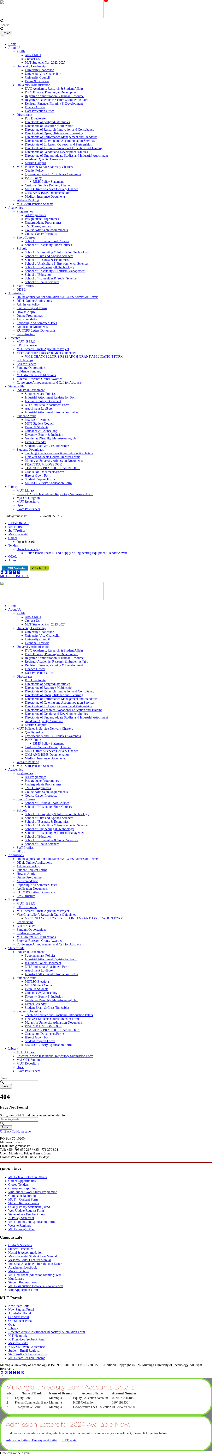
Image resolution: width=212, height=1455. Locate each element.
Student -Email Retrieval (24, 1350)
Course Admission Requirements (46, 230)
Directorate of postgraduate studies (47, 122)
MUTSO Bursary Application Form (48, 483)
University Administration (33, 85)
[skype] (10, 1372)
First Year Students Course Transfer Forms (52, 457)
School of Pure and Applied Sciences (49, 256)
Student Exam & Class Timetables (47, 446)
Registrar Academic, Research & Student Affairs (56, 99)
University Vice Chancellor (42, 73)
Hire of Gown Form (38, 475)
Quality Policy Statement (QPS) (29, 1207)
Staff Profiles (25, 286)
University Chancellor (39, 70)
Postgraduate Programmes (42, 219)
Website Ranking (28, 200)
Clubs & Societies (20, 1245)
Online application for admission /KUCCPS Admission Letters (57, 297)
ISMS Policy (33, 178)
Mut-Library (16, 1278)
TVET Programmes (38, 226)
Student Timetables (20, 1249)
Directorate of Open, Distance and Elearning (54, 133)
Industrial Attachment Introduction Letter (51, 412)
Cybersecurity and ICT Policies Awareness (53, 174)
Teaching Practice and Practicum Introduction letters (59, 453)
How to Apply (26, 312)
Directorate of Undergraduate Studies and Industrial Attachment (66, 155)
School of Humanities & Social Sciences (51, 278)
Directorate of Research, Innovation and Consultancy (59, 129)
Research (14, 338)
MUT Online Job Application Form (31, 1221)
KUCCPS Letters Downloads (36, 330)
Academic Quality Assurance (44, 159)
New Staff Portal (19, 1306)
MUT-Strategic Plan (21, 1229)
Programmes (25, 211)
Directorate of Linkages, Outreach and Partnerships (58, 144)
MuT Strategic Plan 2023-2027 (45, 62)
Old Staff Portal (18, 1317)
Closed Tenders (18, 1184)
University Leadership (31, 66)
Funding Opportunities (31, 367)
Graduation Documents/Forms (44, 472)
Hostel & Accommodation (25, 1252)
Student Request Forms (32, 308)
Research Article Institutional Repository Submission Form (55, 494)
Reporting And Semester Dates (37, 323)
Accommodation (27, 319)
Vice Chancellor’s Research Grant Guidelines (46, 352)
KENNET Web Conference (26, 1347)
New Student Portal (21, 1309)
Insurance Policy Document (43, 401)
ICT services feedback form (26, 1339)
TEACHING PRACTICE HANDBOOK (52, 468)
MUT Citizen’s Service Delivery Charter (51, 189)
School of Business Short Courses (47, 241)
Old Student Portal (20, 1321)
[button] (15, 1453)
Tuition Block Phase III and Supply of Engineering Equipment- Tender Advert (76, 553)
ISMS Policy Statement (48, 181)
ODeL (12, 556)
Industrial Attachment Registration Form (51, 397)
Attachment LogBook (39, 408)
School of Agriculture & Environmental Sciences (57, 263)
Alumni (13, 560)
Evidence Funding (29, 371)
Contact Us (32, 59)
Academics (15, 207)
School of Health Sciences (42, 282)
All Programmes (35, 215)
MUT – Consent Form (23, 1199)
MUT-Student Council (39, 423)
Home (12, 44)
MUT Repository (28, 501)
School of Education (38, 274)
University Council (37, 77)
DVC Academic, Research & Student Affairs (54, 88)
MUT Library (26, 490)
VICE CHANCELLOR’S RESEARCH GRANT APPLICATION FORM (74, 356)
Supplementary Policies (40, 393)
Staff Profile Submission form (27, 1354)
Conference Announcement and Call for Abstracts (49, 382)
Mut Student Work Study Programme (32, 1192)
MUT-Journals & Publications (36, 375)
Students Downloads (30, 449)
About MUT (33, 55)
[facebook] (2, 572)
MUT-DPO (15, 527)
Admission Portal (19, 1313)
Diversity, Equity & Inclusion (44, 434)
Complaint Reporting (22, 1195)
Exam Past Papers (28, 509)
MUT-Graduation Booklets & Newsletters (35, 1286)
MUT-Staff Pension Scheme (35, 204)
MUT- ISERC (26, 341)
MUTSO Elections (37, 419)
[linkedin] (6, 572)
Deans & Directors (37, 81)
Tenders (13, 545)
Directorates (24, 114)
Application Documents (32, 326)
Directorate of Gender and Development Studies (56, 152)
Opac (20, 505)
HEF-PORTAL (18, 523)
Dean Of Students (36, 427)
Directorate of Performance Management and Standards (61, 137)
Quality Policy (34, 170)
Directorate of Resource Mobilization (49, 126)
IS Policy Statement (21, 1218)
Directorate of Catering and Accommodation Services (60, 140)
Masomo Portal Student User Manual (32, 1256)
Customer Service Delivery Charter (48, 185)
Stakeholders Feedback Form (27, 1214)
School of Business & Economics (47, 259)
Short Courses (26, 237)
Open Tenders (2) (28, 549)
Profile (21, 51)
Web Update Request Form (26, 1210)
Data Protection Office (39, 111)
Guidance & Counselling (41, 431)
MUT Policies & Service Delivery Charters (45, 166)
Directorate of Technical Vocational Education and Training (63, 148)
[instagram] (19, 572)
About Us (14, 47)
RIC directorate (27, 345)
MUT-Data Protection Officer (27, 1177)
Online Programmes (30, 315)
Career (12, 538)
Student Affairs (26, 416)
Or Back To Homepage (15, 1131)
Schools (22, 248)
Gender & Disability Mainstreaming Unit (51, 438)
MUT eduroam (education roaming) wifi (34, 1275)
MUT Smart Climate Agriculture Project (43, 349)
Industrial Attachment (31, 390)
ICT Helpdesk (17, 1335)
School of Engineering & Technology (49, 267)
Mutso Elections (18, 1271)
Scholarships (25, 360)
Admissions (16, 293)
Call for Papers (26, 364)
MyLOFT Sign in (28, 498)
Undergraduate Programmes (43, 222)
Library (13, 486)
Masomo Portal (18, 534)
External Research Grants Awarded (40, 379)
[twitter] (10, 572)
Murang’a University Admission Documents (54, 460)
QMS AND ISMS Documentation (47, 193)
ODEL (21, 289)
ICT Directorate (35, 118)
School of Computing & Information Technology (57, 252)
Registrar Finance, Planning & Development (54, 103)
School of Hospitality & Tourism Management (55, 271)
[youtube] (14, 572)
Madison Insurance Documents (45, 196)
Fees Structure (26, 334)
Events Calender (35, 442)
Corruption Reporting (22, 1188)
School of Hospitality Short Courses (48, 245)
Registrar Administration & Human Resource (54, 96)
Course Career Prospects (41, 233)
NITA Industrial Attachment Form (47, 405)
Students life (16, 386)
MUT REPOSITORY (14, 576)
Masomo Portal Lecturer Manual (29, 1260)
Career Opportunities (22, 1181)
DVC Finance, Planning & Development (51, 92)
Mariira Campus (35, 163)
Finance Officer (35, 107)
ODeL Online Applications (34, 300)
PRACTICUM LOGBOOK (43, 464)
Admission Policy (28, 304)
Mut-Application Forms (23, 1289)
